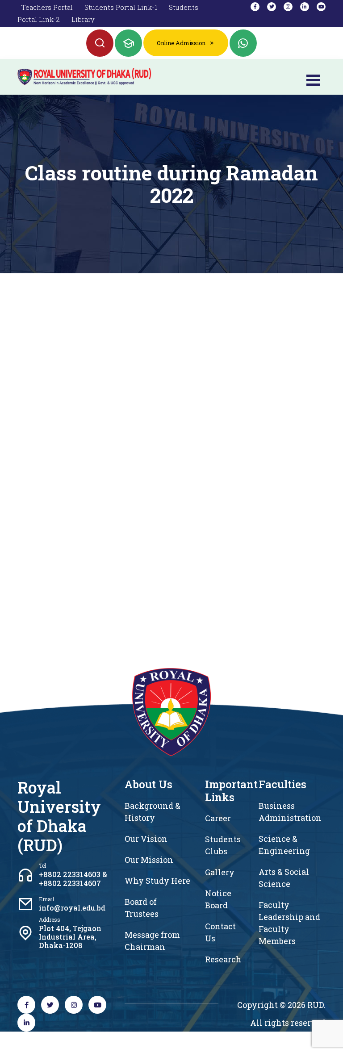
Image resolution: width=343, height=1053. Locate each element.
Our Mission (149, 859)
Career (218, 818)
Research (223, 959)
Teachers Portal (47, 7)
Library (83, 19)
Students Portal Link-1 (120, 7)
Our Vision (146, 838)
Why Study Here (157, 880)
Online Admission (181, 43)
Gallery (219, 872)
